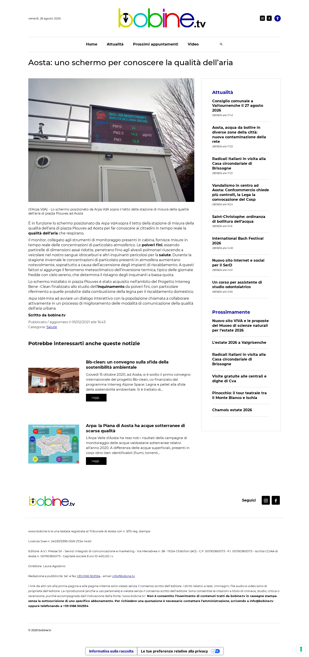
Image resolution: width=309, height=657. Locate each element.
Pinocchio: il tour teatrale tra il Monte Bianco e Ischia (239, 395)
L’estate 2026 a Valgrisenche (239, 342)
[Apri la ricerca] (221, 44)
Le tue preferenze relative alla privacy (174, 651)
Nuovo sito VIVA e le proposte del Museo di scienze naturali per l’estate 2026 (240, 325)
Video (193, 44)
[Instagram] (262, 18)
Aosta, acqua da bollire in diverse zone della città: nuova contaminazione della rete (239, 134)
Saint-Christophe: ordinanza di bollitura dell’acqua (238, 219)
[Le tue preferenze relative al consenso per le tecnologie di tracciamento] (301, 649)
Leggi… (96, 397)
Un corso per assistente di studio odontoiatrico (237, 284)
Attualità (115, 44)
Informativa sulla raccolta (111, 651)
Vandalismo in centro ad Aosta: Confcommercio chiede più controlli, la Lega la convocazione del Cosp (240, 192)
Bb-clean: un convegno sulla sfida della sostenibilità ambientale (127, 365)
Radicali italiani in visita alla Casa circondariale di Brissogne (239, 163)
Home (91, 44)
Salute (51, 327)
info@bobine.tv (123, 576)
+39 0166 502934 (88, 576)
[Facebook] (269, 18)
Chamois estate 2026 (232, 410)
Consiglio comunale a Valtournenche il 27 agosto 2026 (237, 106)
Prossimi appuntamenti (155, 44)
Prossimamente (231, 312)
